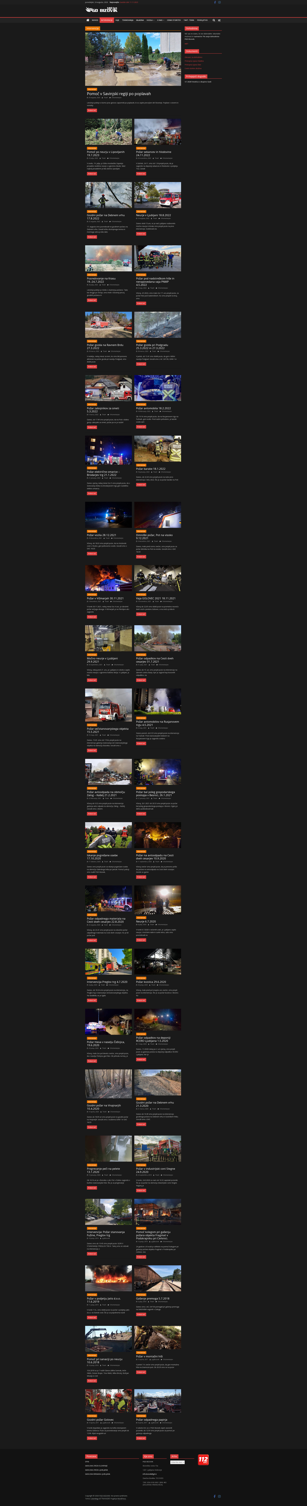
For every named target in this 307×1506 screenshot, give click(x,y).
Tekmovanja (127, 20)
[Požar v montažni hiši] (157, 1327)
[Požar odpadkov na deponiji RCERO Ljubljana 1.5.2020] (157, 1010)
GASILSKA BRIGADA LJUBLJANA (97, 1474)
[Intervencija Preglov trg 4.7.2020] (108, 950)
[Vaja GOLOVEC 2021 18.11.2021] (157, 566)
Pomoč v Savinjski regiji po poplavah (119, 93)
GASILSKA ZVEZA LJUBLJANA (96, 1470)
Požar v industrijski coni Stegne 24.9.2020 (155, 1170)
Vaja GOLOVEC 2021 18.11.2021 (156, 598)
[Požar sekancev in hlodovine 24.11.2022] (157, 120)
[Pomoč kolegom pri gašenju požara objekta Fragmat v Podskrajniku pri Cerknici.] (157, 1200)
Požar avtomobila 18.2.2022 (153, 408)
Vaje (117, 20)
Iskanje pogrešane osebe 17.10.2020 (102, 856)
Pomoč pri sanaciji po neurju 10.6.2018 (104, 1360)
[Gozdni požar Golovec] (108, 1390)
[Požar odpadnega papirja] (157, 1390)
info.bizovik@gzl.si (150, 1474)
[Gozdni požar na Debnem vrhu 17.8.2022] (108, 183)
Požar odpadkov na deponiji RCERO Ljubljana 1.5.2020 (153, 1039)
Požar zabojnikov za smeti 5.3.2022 (103, 409)
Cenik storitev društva (193, 68)
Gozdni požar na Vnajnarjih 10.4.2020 (104, 1107)
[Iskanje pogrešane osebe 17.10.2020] (108, 823)
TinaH (106, 98)
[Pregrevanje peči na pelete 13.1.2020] (108, 1137)
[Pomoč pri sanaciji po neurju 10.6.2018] (108, 1327)
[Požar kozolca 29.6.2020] (157, 950)
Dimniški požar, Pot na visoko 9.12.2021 (154, 536)
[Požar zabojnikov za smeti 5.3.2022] (108, 376)
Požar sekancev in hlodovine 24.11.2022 (153, 153)
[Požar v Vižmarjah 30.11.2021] (108, 566)
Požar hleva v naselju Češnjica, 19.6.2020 (106, 1043)
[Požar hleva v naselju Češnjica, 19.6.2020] (108, 1010)
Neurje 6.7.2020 (146, 921)
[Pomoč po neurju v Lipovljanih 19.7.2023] (108, 120)
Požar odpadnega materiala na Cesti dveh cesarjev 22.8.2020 (106, 920)
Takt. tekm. (189, 20)
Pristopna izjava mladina (194, 61)
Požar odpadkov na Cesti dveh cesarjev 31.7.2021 (155, 659)
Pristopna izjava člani (193, 65)
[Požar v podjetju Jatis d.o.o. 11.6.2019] (108, 1266)
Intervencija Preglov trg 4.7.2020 (107, 982)
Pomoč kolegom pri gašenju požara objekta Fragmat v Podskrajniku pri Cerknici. (153, 1235)
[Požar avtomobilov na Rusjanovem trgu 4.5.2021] (157, 690)
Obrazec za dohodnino (193, 57)
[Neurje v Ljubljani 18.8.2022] (157, 183)
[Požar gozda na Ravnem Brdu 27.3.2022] (108, 313)
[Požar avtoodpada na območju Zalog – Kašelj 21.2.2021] (108, 760)
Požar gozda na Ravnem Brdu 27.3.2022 (105, 346)
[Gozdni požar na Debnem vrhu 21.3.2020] (157, 1071)
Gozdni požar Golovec (100, 1419)
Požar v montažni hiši (149, 1356)
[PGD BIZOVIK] (88, 20)
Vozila (150, 20)
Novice (95, 20)
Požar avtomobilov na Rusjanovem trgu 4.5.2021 (157, 723)
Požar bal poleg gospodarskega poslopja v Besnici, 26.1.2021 (155, 793)
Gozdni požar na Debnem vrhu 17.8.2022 (106, 216)
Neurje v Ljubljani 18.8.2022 (153, 215)
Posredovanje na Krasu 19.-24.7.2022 (101, 280)
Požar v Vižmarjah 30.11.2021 (105, 598)
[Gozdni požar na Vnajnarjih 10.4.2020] (108, 1071)
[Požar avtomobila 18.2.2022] (157, 376)
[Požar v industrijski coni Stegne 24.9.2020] (157, 1137)
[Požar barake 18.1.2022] (157, 437)
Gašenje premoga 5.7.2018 (152, 1298)
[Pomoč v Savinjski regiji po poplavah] (133, 34)
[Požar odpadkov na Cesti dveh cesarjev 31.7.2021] (157, 626)
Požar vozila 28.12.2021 (101, 535)
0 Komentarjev (116, 98)
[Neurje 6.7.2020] (157, 887)
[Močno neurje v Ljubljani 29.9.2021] (108, 626)
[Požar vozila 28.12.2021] (108, 503)
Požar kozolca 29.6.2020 (151, 982)
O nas (159, 20)
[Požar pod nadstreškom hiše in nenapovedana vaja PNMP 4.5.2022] (157, 246)
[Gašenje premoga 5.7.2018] (157, 1266)
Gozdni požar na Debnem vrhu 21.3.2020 (155, 1104)
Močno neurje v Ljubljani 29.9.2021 (102, 659)
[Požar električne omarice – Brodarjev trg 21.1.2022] (108, 437)
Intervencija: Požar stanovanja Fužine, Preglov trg (106, 1233)
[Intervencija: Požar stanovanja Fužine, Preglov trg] (108, 1200)
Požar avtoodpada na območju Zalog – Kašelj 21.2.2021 (106, 793)
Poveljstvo (202, 20)
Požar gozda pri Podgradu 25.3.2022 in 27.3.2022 (152, 346)
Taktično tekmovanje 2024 (130, 2)
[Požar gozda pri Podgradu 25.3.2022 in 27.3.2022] (157, 313)
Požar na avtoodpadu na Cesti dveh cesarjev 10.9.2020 (155, 856)
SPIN (87, 1461)
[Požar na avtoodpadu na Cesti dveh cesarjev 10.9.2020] (157, 823)
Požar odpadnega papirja (151, 1419)
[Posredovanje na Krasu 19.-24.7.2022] (108, 246)
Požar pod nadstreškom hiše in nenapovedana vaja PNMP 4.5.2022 (155, 282)
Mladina (140, 20)
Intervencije (107, 20)
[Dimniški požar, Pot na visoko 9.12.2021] (157, 503)
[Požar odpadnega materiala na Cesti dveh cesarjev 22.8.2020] (108, 887)
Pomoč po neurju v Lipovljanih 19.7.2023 (106, 153)
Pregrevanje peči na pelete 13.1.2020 (103, 1170)
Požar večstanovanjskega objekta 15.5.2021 (108, 730)
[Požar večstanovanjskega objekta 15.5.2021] (108, 690)
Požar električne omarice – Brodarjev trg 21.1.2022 (103, 473)
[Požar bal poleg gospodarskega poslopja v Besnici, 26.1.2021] (157, 760)
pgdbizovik (106, 1238)
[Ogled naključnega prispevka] (219, 20)
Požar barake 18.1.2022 (150, 468)
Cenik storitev (174, 20)
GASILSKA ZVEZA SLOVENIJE (96, 1466)
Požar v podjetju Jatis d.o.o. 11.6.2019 (104, 1300)
